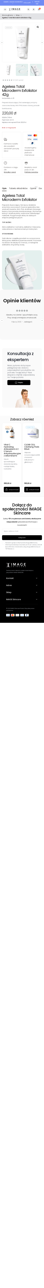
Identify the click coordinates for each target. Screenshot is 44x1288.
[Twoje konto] (34, 9)
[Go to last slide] (2, 42)
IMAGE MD (37, 3)
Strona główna (7, 15)
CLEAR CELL (30, 427)
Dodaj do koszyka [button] (14, 489)
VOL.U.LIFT (27, 3)
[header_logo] (14, 9)
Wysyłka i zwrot (10, 172)
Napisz (20, 382)
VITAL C (8, 427)
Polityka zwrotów (31, 172)
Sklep (18, 15)
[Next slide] (42, 42)
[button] (8, 70)
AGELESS (8, 28)
